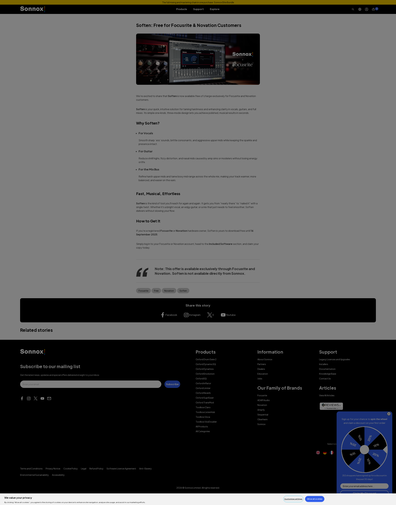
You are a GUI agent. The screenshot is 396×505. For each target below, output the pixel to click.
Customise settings (293, 499)
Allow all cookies (314, 499)
